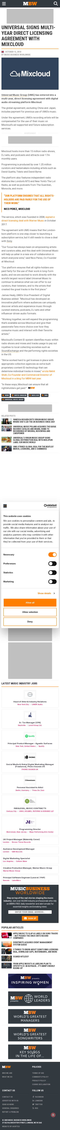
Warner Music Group (11, 871)
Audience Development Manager (19, 849)
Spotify (41, 746)
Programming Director (30, 829)
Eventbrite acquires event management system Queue (32, 943)
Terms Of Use (38, 1073)
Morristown (11, 832)
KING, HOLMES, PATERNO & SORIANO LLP (36, 811)
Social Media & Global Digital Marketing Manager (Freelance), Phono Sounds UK (30, 765)
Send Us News (8, 1104)
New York (19, 746)
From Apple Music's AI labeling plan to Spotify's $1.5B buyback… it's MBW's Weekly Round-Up (34, 966)
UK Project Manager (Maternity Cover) (21, 839)
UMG (46, 395)
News (7, 395)
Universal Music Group (14, 94)
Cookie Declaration (41, 1084)
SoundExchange (10, 350)
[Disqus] (30, 490)
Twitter (38, 1104)
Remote (6, 880)
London (6, 842)
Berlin (18, 790)
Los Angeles (8, 861)
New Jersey (22, 832)
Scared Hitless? (21, 956)
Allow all (30, 602)
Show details (44, 593)
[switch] (52, 563)
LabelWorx (16, 880)
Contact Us (7, 1097)
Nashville (22, 725)
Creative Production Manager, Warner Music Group (27, 868)
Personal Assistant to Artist (30, 787)
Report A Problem (10, 1112)
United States (30, 746)
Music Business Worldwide (17, 55)
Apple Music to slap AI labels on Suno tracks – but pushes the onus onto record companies (35, 935)
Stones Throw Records (21, 842)
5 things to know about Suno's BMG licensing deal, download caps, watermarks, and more (35, 950)
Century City (11, 811)
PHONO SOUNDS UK (30, 769)
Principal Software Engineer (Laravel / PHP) (24, 877)
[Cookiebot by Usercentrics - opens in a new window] (44, 506)
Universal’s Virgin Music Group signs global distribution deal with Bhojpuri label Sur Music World (33, 440)
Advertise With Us (10, 1101)
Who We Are (7, 1073)
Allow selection (30, 612)
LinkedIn (39, 1101)
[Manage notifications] (53, 1115)
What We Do (7, 1077)
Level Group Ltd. (35, 725)
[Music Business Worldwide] (30, 3)
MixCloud (35, 395)
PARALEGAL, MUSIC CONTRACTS (30, 808)
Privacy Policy (39, 1081)
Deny (30, 621)
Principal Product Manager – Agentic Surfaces (30, 743)
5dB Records (17, 852)
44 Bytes (16, 1126)
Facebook (39, 1097)
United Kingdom (20, 395)
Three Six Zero (38, 790)
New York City (23, 704)
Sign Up (32, 918)
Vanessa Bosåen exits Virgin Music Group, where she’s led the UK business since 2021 (34, 420)
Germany (25, 790)
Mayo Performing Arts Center (41, 832)
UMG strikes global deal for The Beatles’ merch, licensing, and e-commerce (33, 447)
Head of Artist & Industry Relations (30, 701)
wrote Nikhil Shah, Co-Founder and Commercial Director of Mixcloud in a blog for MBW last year (28, 375)
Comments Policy (40, 1077)
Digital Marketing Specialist (16, 858)
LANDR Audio (37, 704)
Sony (9, 241)
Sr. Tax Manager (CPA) (30, 722)
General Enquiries (10, 1108)
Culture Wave (21, 861)
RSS (36, 1108)
